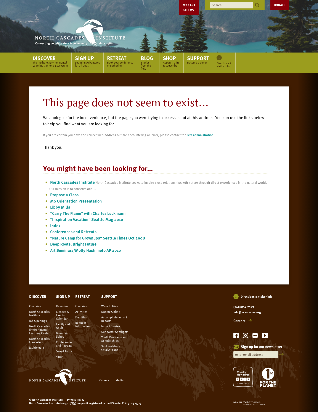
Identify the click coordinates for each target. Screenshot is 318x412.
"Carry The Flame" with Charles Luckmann (88, 213)
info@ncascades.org (247, 312)
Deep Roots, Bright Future (73, 244)
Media (120, 380)
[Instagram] (245, 336)
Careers (104, 380)
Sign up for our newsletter (261, 347)
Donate (279, 5)
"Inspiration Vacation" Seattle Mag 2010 (86, 219)
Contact (239, 321)
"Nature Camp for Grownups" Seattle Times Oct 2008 (97, 238)
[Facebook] (236, 336)
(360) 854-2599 (243, 307)
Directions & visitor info (257, 296)
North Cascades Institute (72, 182)
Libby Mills (60, 207)
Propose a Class (64, 195)
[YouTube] (265, 336)
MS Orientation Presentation (76, 201)
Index (55, 225)
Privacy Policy (75, 400)
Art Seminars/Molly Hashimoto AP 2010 (85, 250)
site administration (200, 135)
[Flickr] (255, 336)
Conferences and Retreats (73, 231)
